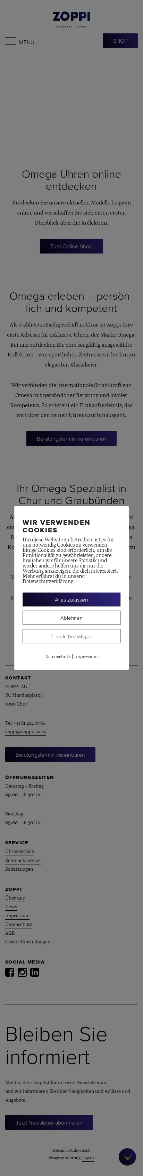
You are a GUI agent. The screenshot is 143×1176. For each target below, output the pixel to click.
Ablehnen (71, 618)
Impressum (86, 657)
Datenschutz (57, 657)
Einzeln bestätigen (71, 636)
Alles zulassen (71, 599)
